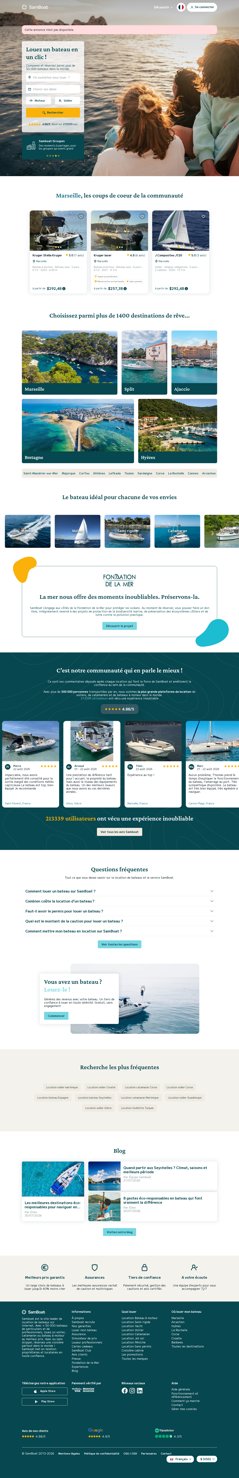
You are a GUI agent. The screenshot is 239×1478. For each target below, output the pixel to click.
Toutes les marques (135, 1358)
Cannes (193, 473)
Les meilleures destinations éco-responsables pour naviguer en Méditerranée (53, 1207)
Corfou (84, 473)
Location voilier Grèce (98, 1108)
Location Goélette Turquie (137, 1108)
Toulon (129, 473)
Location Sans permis (136, 1346)
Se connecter (204, 7)
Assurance (79, 1334)
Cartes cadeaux (82, 1346)
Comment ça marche (185, 1400)
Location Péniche (134, 1342)
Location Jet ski (133, 1338)
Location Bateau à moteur (140, 1318)
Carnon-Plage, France (201, 803)
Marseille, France (137, 803)
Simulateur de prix (84, 1338)
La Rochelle (176, 473)
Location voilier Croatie (101, 1087)
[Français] (181, 7)
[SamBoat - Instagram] (132, 1391)
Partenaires (149, 1453)
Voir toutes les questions (119, 944)
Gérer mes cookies (184, 1409)
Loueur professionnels (87, 1342)
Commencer (56, 1016)
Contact (177, 1405)
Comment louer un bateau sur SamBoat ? (60, 891)
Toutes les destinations (187, 1346)
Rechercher (55, 112)
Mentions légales (69, 1453)
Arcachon (209, 473)
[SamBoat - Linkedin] (140, 1391)
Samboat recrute (83, 1322)
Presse (76, 1358)
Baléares (177, 1342)
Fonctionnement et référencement (184, 1395)
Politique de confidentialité (101, 1453)
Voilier (68, 100)
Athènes (99, 473)
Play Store (48, 1401)
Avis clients (79, 1354)
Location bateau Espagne (52, 1097)
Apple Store (47, 1391)
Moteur (40, 100)
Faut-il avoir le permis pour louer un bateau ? (64, 911)
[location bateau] (35, 7)
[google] (95, 1430)
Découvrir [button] (161, 7)
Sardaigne (145, 473)
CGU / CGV (130, 1453)
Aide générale (180, 1389)
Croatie (176, 1338)
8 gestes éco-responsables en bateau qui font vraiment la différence (162, 1200)
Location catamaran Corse (141, 1087)
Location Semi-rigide (136, 1322)
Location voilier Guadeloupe (185, 1097)
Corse (160, 473)
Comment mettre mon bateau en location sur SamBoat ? (73, 931)
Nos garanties (81, 1326)
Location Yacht (132, 1326)
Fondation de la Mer (85, 1362)
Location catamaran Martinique (140, 1097)
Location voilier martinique (62, 1087)
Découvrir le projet (119, 626)
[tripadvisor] (165, 1430)
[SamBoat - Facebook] (125, 1391)
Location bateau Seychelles (94, 1097)
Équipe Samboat (140, 1177)
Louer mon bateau (84, 1330)
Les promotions (132, 1354)
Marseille (68, 195)
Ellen (33, 1212)
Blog (75, 1370)
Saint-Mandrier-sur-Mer (40, 473)
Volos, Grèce (74, 803)
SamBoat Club (81, 1350)
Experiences (80, 1366)
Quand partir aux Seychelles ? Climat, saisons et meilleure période (165, 1169)
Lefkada (115, 473)
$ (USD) (205, 1459)
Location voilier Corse (180, 1087)
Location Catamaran (136, 1334)
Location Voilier (133, 1330)
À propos (78, 1318)
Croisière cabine (133, 1350)
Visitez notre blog (119, 1232)
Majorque (68, 473)
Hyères (176, 1326)
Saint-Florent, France (18, 803)
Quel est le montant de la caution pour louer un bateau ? (74, 921)
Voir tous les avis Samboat (120, 832)
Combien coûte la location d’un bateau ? (59, 901)
